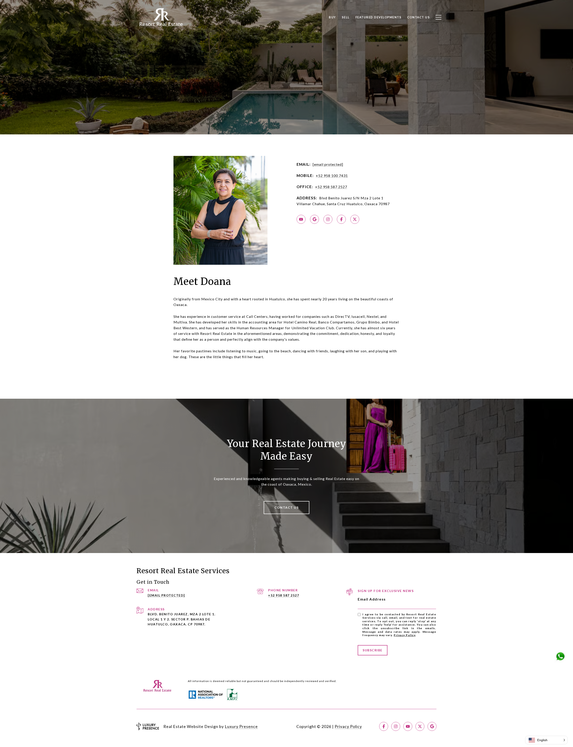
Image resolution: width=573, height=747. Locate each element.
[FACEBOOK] (341, 219)
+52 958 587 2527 (331, 187)
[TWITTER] (354, 219)
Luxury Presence (241, 726)
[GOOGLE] (314, 219)
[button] (546, 740)
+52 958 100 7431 (332, 175)
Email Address (372, 599)
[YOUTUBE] (301, 219)
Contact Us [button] (286, 507)
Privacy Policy (404, 635)
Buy (332, 17)
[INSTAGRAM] (327, 219)
